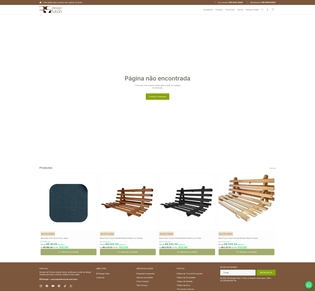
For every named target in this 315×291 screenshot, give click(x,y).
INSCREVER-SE (266, 273)
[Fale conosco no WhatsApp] (309, 285)
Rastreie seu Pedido (145, 277)
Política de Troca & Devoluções (190, 274)
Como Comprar (143, 281)
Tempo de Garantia (184, 281)
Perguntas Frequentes (146, 274)
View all (272, 168)
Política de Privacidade (186, 277)
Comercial (100, 277)
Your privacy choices (185, 289)
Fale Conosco (142, 285)
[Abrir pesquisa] (262, 9)
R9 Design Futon (103, 274)
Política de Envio (183, 285)
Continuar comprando (157, 96)
